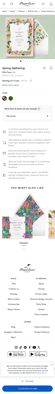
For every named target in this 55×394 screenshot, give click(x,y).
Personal (11, 116)
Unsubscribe (13, 304)
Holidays (21, 11)
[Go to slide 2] (23, 61)
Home (4, 11)
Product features (42, 332)
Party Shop (41, 304)
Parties (12, 11)
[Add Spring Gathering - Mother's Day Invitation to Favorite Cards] (44, 68)
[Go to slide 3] (25, 61)
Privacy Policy (40, 373)
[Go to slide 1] (20, 61)
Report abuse (14, 309)
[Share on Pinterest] (25, 347)
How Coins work (10, 85)
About (41, 284)
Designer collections (13, 332)
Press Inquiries (41, 314)
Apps (13, 337)
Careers (41, 309)
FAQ (14, 284)
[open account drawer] (51, 4)
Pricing (41, 289)
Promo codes (41, 294)
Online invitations (42, 327)
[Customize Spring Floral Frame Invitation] (28, 37)
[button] (39, 108)
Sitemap (13, 294)
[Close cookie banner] (52, 364)
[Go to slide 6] (32, 61)
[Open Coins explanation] (31, 80)
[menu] (4, 4)
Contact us (14, 289)
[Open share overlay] (51, 67)
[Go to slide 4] (27, 61)
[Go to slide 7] (34, 61)
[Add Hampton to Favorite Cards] (23, 249)
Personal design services (41, 299)
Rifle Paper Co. (9, 72)
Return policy (14, 299)
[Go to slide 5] (29, 61)
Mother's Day (33, 11)
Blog (13, 327)
